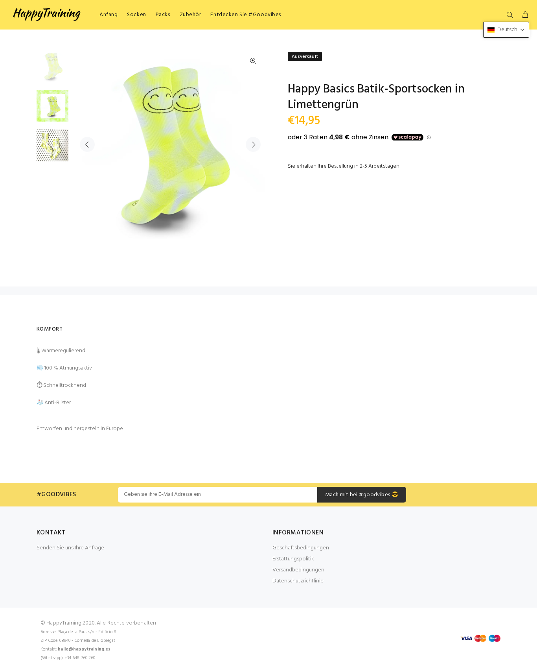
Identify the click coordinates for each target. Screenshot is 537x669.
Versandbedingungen (298, 570)
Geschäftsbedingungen (300, 548)
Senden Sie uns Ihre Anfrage (70, 548)
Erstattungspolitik (293, 559)
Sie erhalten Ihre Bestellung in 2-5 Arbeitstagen (343, 166)
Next (253, 144)
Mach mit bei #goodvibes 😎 (362, 494)
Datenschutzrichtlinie (298, 581)
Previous (87, 144)
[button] (506, 29)
